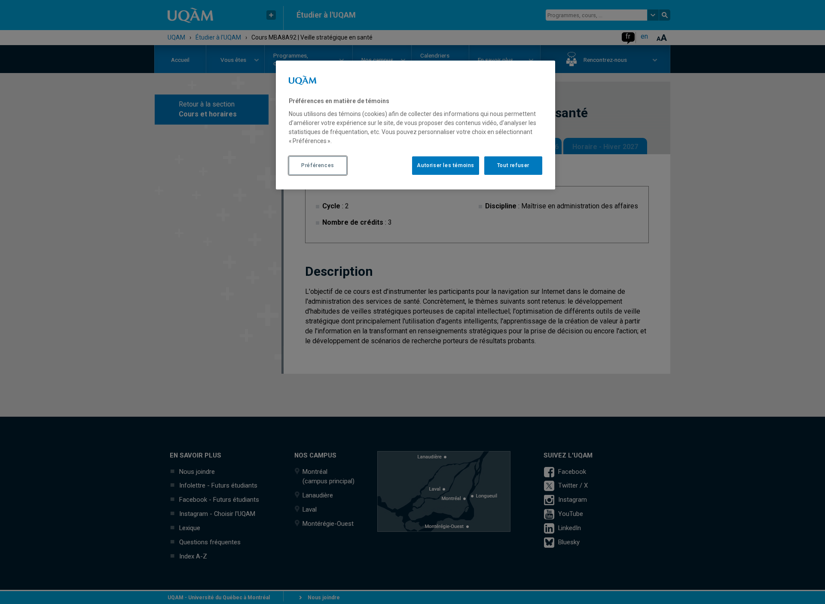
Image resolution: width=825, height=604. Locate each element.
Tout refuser (513, 165)
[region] (415, 125)
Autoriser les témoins (445, 165)
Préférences (317, 165)
